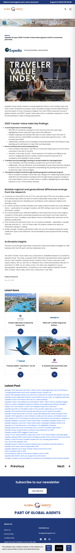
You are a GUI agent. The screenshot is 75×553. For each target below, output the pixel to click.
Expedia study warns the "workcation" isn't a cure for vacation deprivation (33, 428)
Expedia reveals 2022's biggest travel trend (21, 432)
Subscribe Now (37, 491)
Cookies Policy (9, 538)
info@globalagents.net (47, 533)
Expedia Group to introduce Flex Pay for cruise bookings (26, 399)
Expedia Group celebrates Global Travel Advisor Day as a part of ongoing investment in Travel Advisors (37, 397)
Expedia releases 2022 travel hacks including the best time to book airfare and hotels (37, 437)
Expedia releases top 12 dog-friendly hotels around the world (28, 449)
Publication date (11, 277)
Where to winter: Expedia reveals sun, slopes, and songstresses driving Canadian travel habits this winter (35, 404)
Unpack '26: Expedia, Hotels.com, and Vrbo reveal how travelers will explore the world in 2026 (37, 395)
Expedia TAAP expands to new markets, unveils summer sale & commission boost (36, 416)
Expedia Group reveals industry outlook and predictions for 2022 (29, 430)
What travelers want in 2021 (15, 451)
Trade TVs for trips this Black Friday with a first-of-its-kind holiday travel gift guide (36, 435)
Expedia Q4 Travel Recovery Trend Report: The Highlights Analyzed (30, 425)
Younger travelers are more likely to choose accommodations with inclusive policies (37, 458)
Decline (59, 548)
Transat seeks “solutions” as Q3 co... (20, 367)
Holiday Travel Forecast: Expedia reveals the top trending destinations (31, 439)
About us (7, 530)
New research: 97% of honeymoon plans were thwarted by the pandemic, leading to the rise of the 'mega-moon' (37, 418)
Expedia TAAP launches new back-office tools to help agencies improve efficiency (36, 390)
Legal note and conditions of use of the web (20, 542)
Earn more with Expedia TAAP (16, 442)
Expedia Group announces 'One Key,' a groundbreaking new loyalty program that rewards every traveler (36, 413)
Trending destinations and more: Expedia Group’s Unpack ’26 (28, 392)
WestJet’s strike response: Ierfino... (54, 324)
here (43, 248)
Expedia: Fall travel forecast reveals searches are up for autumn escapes (33, 411)
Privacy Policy (9, 534)
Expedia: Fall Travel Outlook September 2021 (22, 446)
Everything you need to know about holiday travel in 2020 (26, 453)
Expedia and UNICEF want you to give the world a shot (25, 456)
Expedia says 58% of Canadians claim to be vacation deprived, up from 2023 (34, 409)
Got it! (68, 548)
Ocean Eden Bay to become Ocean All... (20, 324)
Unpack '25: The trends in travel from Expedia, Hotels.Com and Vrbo (31, 406)
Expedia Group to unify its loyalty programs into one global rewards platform (34, 444)
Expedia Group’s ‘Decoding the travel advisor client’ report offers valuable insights (36, 402)
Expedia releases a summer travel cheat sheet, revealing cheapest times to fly (35, 421)
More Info (49, 548)
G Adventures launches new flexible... (54, 367)
